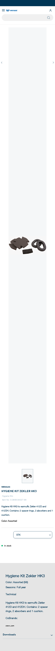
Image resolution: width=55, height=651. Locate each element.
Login (50, 10)
